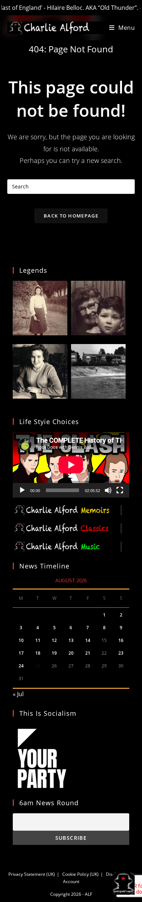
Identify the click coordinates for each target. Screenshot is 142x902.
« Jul (18, 694)
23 (120, 653)
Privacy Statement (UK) (31, 874)
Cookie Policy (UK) (80, 874)
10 (21, 640)
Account (71, 881)
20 (71, 653)
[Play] (22, 490)
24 (21, 666)
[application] (71, 465)
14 (87, 640)
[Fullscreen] (119, 490)
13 (71, 640)
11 (37, 640)
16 (120, 640)
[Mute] (108, 490)
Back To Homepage (71, 215)
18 (37, 653)
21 (87, 653)
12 (54, 640)
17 (21, 653)
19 (54, 653)
